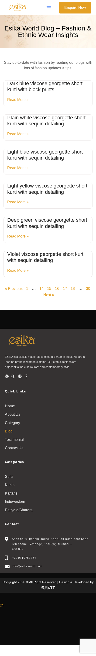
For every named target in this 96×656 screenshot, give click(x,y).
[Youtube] (26, 376)
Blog (9, 431)
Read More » (18, 100)
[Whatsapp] (7, 376)
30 (88, 289)
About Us (12, 414)
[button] (48, 7)
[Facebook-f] (13, 376)
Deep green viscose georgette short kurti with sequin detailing (47, 223)
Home (10, 406)
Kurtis (9, 485)
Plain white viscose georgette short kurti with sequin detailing (46, 121)
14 (41, 289)
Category (12, 423)
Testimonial (14, 440)
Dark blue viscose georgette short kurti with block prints (44, 86)
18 (73, 289)
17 (65, 289)
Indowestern (15, 502)
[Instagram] (20, 376)
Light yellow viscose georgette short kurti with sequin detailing (47, 189)
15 (49, 289)
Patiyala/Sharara (19, 510)
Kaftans (11, 493)
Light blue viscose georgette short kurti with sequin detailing (45, 155)
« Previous (14, 289)
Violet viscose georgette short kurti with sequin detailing (46, 257)
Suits (9, 477)
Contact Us (14, 448)
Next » (48, 295)
